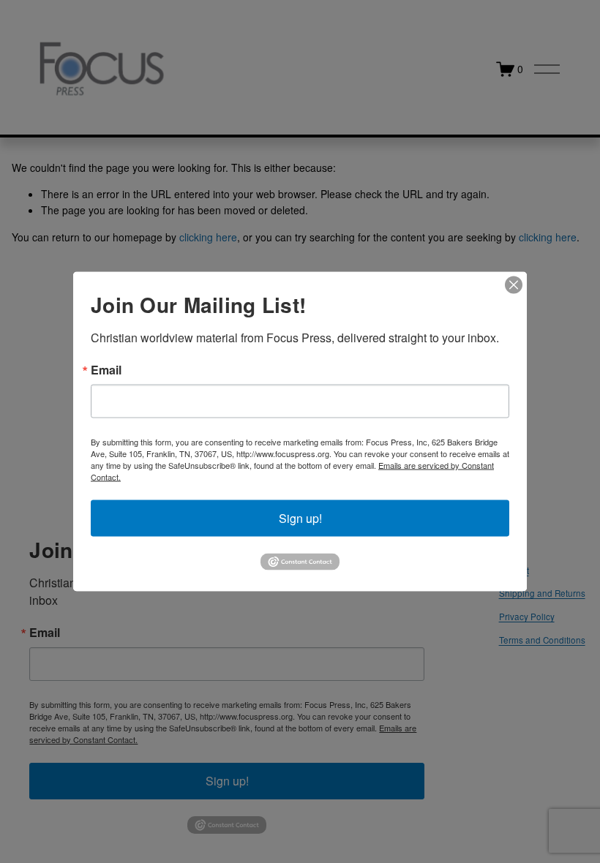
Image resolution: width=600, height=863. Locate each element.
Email (106, 370)
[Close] (513, 285)
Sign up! (300, 518)
